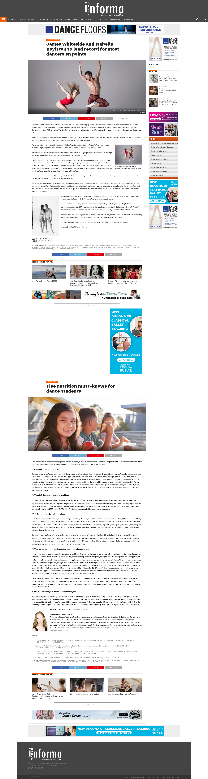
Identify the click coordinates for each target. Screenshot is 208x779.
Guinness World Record (108, 246)
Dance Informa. (81, 227)
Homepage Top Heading (41, 247)
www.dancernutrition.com (59, 630)
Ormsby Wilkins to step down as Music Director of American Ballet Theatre (123, 282)
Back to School (157, 151)
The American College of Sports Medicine (85, 662)
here (100, 152)
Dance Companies (159, 171)
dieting (86, 660)
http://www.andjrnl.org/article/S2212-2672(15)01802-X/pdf (73, 653)
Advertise (90, 19)
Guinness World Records (129, 246)
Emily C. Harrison (129, 660)
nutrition (44, 662)
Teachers (155, 163)
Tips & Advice (45, 19)
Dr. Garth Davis (104, 660)
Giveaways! (32, 19)
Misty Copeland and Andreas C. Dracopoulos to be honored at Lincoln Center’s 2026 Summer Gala (85, 283)
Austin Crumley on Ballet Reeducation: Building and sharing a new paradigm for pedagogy (48, 696)
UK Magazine (129, 19)
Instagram (100, 176)
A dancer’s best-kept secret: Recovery (123, 694)
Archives (166, 777)
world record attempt (63, 249)
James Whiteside (73, 247)
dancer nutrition (75, 660)
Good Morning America (88, 246)
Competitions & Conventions (164, 143)
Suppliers (155, 155)
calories (47, 660)
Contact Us (78, 19)
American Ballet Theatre (54, 246)
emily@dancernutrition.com (112, 628)
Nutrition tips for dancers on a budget (84, 694)
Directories (102, 19)
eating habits (116, 660)
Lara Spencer (94, 247)
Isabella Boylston (58, 247)
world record (47, 249)
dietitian (93, 660)
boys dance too (71, 246)
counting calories (59, 660)
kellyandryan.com (86, 222)
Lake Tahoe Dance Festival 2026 (44, 281)
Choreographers (158, 167)
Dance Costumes (158, 159)
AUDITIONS (12, 19)
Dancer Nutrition (83, 609)
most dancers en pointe (131, 247)
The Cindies (36, 249)
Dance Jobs (156, 175)
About (149, 777)
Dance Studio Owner (61, 19)
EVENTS (22, 19)
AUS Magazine (115, 19)
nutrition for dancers (58, 662)
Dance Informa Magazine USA (134, 777)
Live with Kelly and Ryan (110, 247)
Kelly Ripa (85, 247)
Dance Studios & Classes (162, 147)
